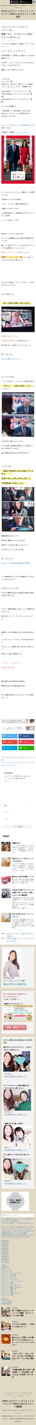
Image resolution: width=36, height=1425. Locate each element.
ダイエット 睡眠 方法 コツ (11, 1287)
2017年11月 (5, 1262)
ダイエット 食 (7, 757)
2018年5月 (4, 1250)
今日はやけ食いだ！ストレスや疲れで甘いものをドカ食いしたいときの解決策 (23, 892)
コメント (6, 781)
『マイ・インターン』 (22, 132)
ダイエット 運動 (7, 1291)
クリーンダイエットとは (11, 1392)
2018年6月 (4, 1248)
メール (6, 812)
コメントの (6, 1302)
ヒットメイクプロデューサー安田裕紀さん (16, 125)
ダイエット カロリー (8, 1277)
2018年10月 (5, 1240)
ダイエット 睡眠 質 (8, 1289)
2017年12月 (5, 1260)
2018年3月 (4, 1254)
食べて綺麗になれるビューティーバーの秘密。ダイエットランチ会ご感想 (23, 1313)
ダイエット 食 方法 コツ (20, 757)
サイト (6, 819)
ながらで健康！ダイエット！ (11, 359)
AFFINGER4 (18, 1421)
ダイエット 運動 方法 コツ (11, 1293)
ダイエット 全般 (7, 1295)
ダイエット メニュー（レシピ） (12, 1281)
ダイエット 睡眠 (7, 1283)
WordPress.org (6, 1303)
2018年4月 (4, 1252)
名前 (6, 805)
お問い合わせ (21, 1396)
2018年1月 (4, 1258)
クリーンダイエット (8, 762)
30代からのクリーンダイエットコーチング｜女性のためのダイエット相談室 (18, 14)
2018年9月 (4, 1242)
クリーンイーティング (21, 762)
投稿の (5, 1300)
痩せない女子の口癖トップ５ (23, 877)
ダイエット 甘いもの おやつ (11, 1273)
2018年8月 (4, 1244)
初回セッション (6, 1269)
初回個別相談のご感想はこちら (16, 1076)
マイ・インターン (12, 765)
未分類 (3, 1265)
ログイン (4, 1298)
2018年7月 (4, 1246)
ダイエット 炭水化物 (8, 1275)
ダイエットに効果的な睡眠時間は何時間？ (16, 563)
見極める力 (16, 843)
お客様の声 (5, 1267)
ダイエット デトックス (9, 1279)
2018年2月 (4, 1256)
